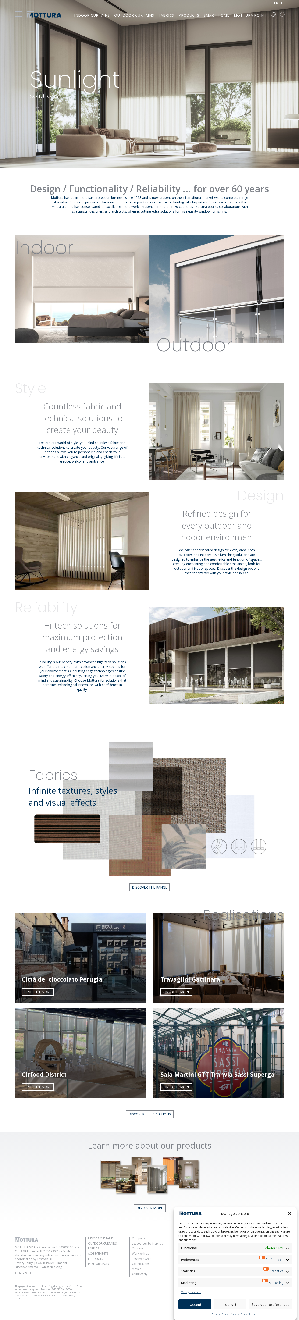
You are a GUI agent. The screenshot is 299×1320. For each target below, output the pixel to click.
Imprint (254, 1314)
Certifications (141, 1264)
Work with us (140, 1254)
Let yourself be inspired (147, 1243)
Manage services (191, 1292)
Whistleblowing (52, 1267)
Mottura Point (250, 15)
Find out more (38, 992)
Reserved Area (141, 1259)
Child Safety (139, 1274)
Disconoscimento (26, 1267)
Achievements (98, 1254)
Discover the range (149, 887)
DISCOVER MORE (149, 1208)
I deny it (230, 1304)
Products (188, 15)
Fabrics (166, 15)
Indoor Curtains (92, 15)
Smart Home (216, 15)
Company (138, 1238)
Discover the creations (149, 1114)
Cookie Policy (220, 1314)
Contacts (138, 1248)
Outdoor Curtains (134, 15)
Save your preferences (270, 1304)
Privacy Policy (238, 1314)
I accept (195, 1304)
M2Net (136, 1269)
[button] (289, 1213)
